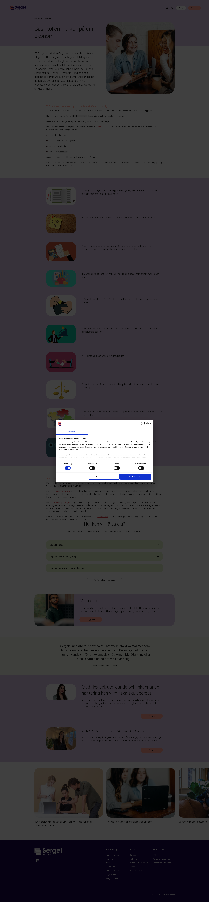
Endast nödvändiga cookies (104, 477)
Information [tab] (104, 431)
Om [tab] (137, 431)
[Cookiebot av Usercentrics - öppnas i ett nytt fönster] (141, 424)
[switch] (92, 468)
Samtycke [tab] (72, 431)
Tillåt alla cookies (135, 477)
